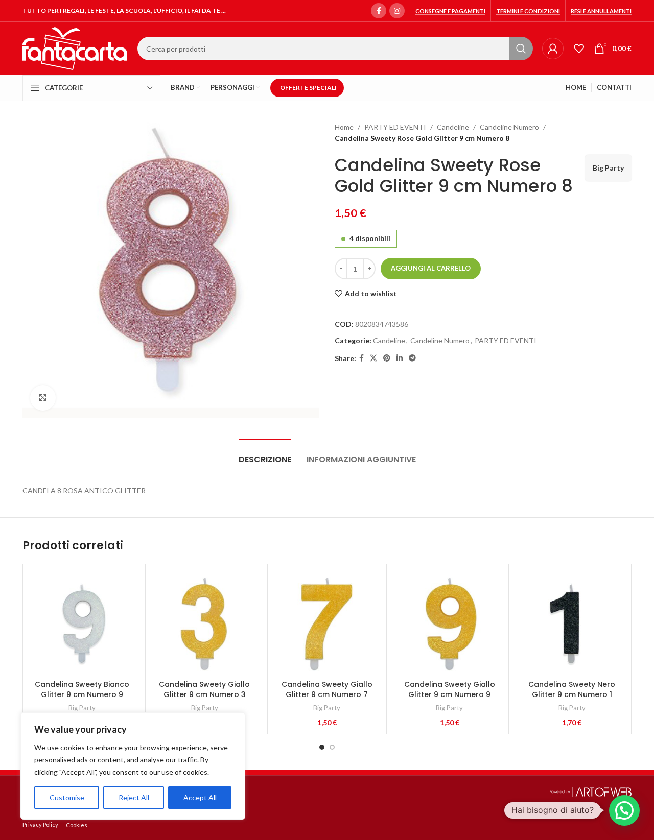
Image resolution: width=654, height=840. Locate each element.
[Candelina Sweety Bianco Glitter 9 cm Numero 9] (82, 623)
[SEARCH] (521, 48)
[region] (132, 766)
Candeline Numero (509, 127)
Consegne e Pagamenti (450, 11)
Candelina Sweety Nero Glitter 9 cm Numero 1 (571, 689)
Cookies (76, 825)
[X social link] (373, 358)
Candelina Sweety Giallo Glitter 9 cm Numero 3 (204, 689)
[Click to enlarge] (43, 398)
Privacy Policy (40, 824)
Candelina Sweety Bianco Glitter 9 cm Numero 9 (82, 689)
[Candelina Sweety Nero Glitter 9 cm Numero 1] (571, 623)
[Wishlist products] (579, 48)
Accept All (200, 797)
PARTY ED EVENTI (395, 127)
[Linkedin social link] (399, 358)
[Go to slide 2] (332, 747)
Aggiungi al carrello (431, 268)
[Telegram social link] (412, 358)
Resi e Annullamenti (601, 11)
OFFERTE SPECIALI (308, 87)
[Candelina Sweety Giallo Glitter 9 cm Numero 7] (327, 623)
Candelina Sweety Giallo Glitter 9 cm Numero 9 (449, 689)
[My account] (553, 48)
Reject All (134, 797)
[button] (624, 810)
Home (344, 127)
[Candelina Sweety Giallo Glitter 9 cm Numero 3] (204, 623)
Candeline (453, 127)
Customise (67, 797)
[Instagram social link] (397, 10)
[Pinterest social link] (386, 358)
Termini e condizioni (528, 11)
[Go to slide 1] (321, 747)
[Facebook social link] (378, 10)
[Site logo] (74, 47)
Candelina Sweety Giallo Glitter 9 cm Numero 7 (327, 689)
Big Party (608, 167)
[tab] (265, 454)
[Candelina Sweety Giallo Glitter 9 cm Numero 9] (449, 623)
